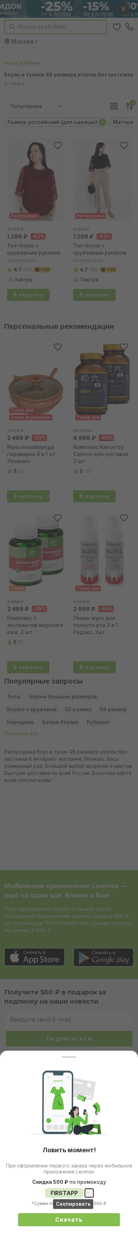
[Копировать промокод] (89, 1193)
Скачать (69, 1219)
